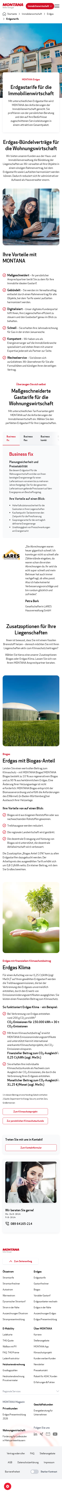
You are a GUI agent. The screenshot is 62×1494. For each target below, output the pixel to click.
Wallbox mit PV (10, 1346)
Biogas (37, 1289)
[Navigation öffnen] (57, 6)
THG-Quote (8, 1340)
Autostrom (8, 1289)
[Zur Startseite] (14, 6)
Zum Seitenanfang (23, 1261)
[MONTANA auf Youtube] (55, 1434)
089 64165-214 (21, 1224)
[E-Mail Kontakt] (48, 1434)
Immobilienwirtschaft (38, 6)
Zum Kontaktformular (31, 1147)
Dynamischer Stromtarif (14, 1301)
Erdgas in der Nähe (42, 1307)
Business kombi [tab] (45, 438)
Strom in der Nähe (11, 1307)
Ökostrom (8, 1271)
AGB (10, 1462)
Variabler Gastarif (42, 1295)
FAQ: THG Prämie (11, 1352)
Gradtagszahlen (10, 1370)
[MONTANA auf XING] (41, 1434)
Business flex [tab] (28, 438)
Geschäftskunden (43, 1404)
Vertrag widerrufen (16, 1453)
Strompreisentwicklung (14, 1319)
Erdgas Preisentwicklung (45, 1319)
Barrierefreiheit (12, 1471)
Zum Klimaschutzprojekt (25, 1111)
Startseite (12, 13)
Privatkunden (10, 1408)
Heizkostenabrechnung (14, 1364)
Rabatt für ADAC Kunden (45, 1376)
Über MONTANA (43, 1328)
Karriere (37, 1334)
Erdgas (50, 13)
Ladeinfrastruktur (11, 1358)
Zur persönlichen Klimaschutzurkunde (25, 1120)
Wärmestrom (9, 1295)
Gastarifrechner (41, 1283)
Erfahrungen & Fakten (44, 1382)
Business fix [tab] (11, 438)
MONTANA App (41, 1346)
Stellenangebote (41, 1340)
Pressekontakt (41, 1370)
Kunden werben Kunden (45, 1358)
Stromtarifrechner (11, 1283)
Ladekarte (7, 1334)
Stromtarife (8, 1277)
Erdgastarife (12, 18)
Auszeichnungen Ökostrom (15, 1313)
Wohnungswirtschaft (14, 1430)
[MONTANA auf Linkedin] (35, 1434)
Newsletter (39, 1364)
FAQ (32, 1453)
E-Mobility (8, 1328)
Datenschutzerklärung (28, 1462)
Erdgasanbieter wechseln (45, 1301)
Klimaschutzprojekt (43, 1352)
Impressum (49, 1462)
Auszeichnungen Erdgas (45, 1313)
